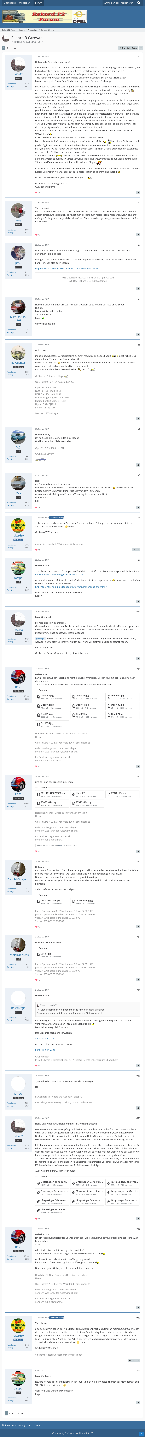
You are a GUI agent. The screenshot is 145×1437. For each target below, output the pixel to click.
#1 (139, 56)
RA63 (60, 845)
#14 (138, 936)
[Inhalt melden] (138, 192)
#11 (138, 668)
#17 (138, 1118)
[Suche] (139, 3)
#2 (139, 202)
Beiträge (10, 86)
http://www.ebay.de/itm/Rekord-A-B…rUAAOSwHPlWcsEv (65, 268)
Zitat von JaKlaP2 (48, 1005)
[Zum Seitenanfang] (141, 1434)
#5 (139, 344)
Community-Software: (72, 1433)
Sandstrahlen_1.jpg (45, 1038)
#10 (138, 611)
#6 (139, 428)
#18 (138, 1228)
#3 (139, 244)
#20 (138, 1370)
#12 (138, 776)
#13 (138, 861)
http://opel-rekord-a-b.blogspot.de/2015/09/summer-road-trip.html (70, 586)
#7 (139, 475)
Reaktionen (11, 83)
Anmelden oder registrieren (118, 2)
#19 (138, 1317)
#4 (139, 298)
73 (15, 47)
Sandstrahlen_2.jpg (45, 1049)
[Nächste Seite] (20, 48)
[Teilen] (141, 48)
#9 (139, 559)
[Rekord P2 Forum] (72, 16)
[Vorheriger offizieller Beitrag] (134, 1360)
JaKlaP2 (18, 41)
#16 (138, 1075)
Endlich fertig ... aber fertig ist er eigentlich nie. (59, 574)
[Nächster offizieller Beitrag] (138, 549)
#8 (139, 517)
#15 (138, 989)
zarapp (41, 638)
